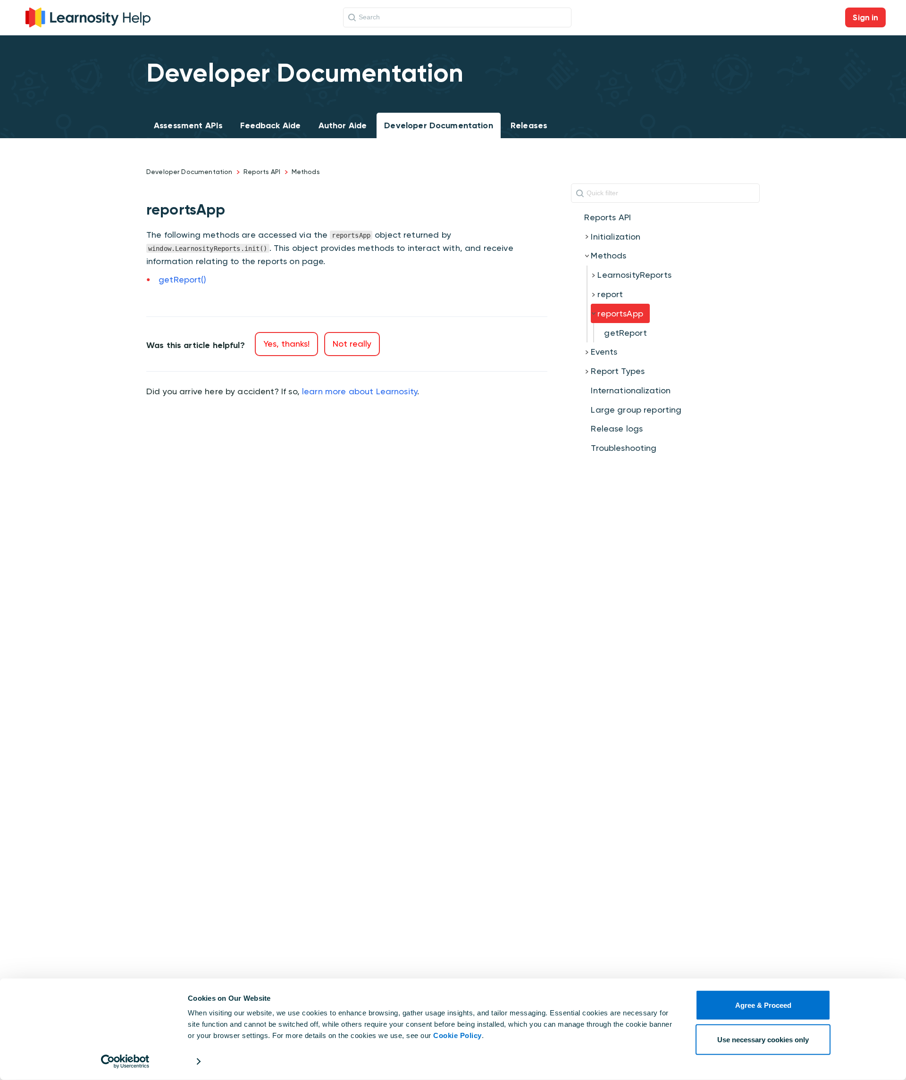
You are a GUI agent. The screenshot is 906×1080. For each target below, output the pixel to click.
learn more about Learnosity (359, 391)
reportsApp (620, 313)
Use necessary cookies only (763, 1039)
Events (604, 352)
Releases (529, 125)
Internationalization (631, 390)
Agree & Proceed (763, 1005)
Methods (306, 171)
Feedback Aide (270, 125)
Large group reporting (636, 410)
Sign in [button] (865, 17)
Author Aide (343, 125)
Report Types (618, 371)
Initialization (615, 236)
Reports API (262, 171)
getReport (625, 333)
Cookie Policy (457, 1035)
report (610, 294)
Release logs (617, 428)
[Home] (88, 16)
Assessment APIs (188, 125)
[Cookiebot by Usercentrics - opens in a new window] (125, 1062)
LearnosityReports (634, 275)
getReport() (182, 279)
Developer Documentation (438, 125)
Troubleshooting (623, 448)
